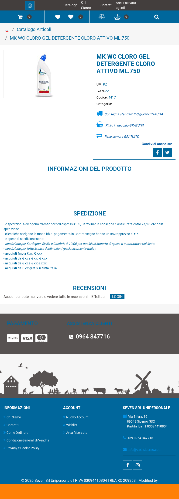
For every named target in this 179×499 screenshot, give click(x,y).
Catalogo (70, 5)
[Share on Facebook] (157, 152)
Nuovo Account (77, 417)
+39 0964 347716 (140, 438)
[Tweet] (167, 152)
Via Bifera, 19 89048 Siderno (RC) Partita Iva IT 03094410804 (145, 421)
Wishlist (71, 425)
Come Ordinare (17, 432)
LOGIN (117, 296)
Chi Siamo (14, 417)
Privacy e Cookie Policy (23, 448)
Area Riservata (76, 432)
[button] (44, 74)
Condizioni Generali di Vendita (28, 440)
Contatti (106, 5)
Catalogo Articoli (34, 29)
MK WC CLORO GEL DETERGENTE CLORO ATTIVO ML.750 (69, 38)
